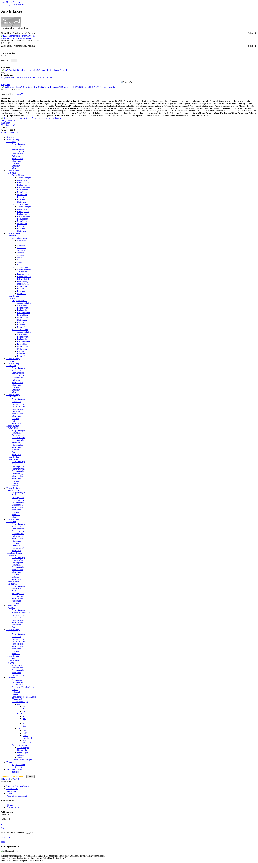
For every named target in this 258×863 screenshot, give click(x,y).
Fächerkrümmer (18, 151)
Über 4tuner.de (12, 807)
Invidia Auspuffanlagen (22, 760)
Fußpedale (16, 692)
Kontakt (9, 793)
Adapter (20, 755)
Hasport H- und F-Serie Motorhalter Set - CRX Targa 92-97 (26, 77)
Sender (20, 757)
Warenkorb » (12, 132)
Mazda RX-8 (17, 589)
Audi (19, 704)
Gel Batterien (17, 685)
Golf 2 (25, 731)
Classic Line (22, 750)
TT (24, 711)
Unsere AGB (12, 788)
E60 (24, 726)
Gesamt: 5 (5, 837)
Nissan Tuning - (13, 630)
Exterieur (16, 166)
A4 (24, 709)
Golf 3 (25, 733)
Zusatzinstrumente (19, 745)
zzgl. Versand (22, 94)
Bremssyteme (17, 562)
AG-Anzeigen (23, 747)
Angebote (5, 84)
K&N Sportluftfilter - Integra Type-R (16, 38)
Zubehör (15, 694)
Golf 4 (25, 735)
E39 (24, 721)
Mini (25, 716)
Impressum (11, 791)
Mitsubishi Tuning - (14, 554)
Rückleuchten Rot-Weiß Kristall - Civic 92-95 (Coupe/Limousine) (88, 87)
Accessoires (17, 680)
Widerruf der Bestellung (16, 796)
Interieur (15, 163)
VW (19, 728)
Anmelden (5, 123)
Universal (10, 677)
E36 (24, 718)
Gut (2, 828)
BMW (20, 714)
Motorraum (16, 161)
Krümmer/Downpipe (21, 560)
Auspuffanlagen (18, 144)
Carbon (15, 689)
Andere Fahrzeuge (20, 701)
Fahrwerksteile (18, 154)
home (3, 2)
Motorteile (16, 168)
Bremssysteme (18, 149)
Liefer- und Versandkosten (17, 786)
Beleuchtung (17, 156)
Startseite (10, 137)
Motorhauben (17, 158)
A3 (24, 706)
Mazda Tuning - (13, 583)
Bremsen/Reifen (19, 682)
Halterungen (22, 752)
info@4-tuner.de (8, 120)
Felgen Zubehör (18, 764)
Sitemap (9, 805)
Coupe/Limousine (19, 175)
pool (3, 842)
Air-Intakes (19, 4)
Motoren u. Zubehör (15, 769)
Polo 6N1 (27, 740)
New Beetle (28, 738)
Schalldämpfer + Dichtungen (24, 697)
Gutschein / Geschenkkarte (23, 687)
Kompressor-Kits (19, 548)
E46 (24, 723)
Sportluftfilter (17, 665)
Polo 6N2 (27, 743)
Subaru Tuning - (13, 607)
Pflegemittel (17, 699)
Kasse (3, 132)
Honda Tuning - (10, 3)
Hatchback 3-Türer (20, 204)
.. (1, 80)
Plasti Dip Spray (19, 767)
